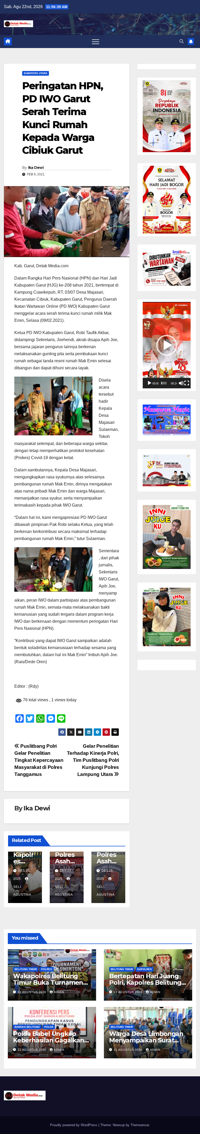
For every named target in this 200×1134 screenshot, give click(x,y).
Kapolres (144, 969)
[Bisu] (181, 383)
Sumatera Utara (35, 73)
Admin (59, 992)
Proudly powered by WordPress (74, 1125)
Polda (48, 1026)
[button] (181, 41)
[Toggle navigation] (96, 41)
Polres (46, 969)
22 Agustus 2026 (32, 992)
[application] (167, 345)
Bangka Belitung (27, 1026)
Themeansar (139, 1125)
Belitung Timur (26, 969)
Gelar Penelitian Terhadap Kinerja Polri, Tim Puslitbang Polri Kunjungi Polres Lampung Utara (93, 760)
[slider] (164, 383)
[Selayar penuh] (186, 383)
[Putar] (149, 383)
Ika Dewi (35, 167)
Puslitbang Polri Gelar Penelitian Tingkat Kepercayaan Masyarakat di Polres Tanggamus (39, 760)
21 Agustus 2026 (128, 1049)
